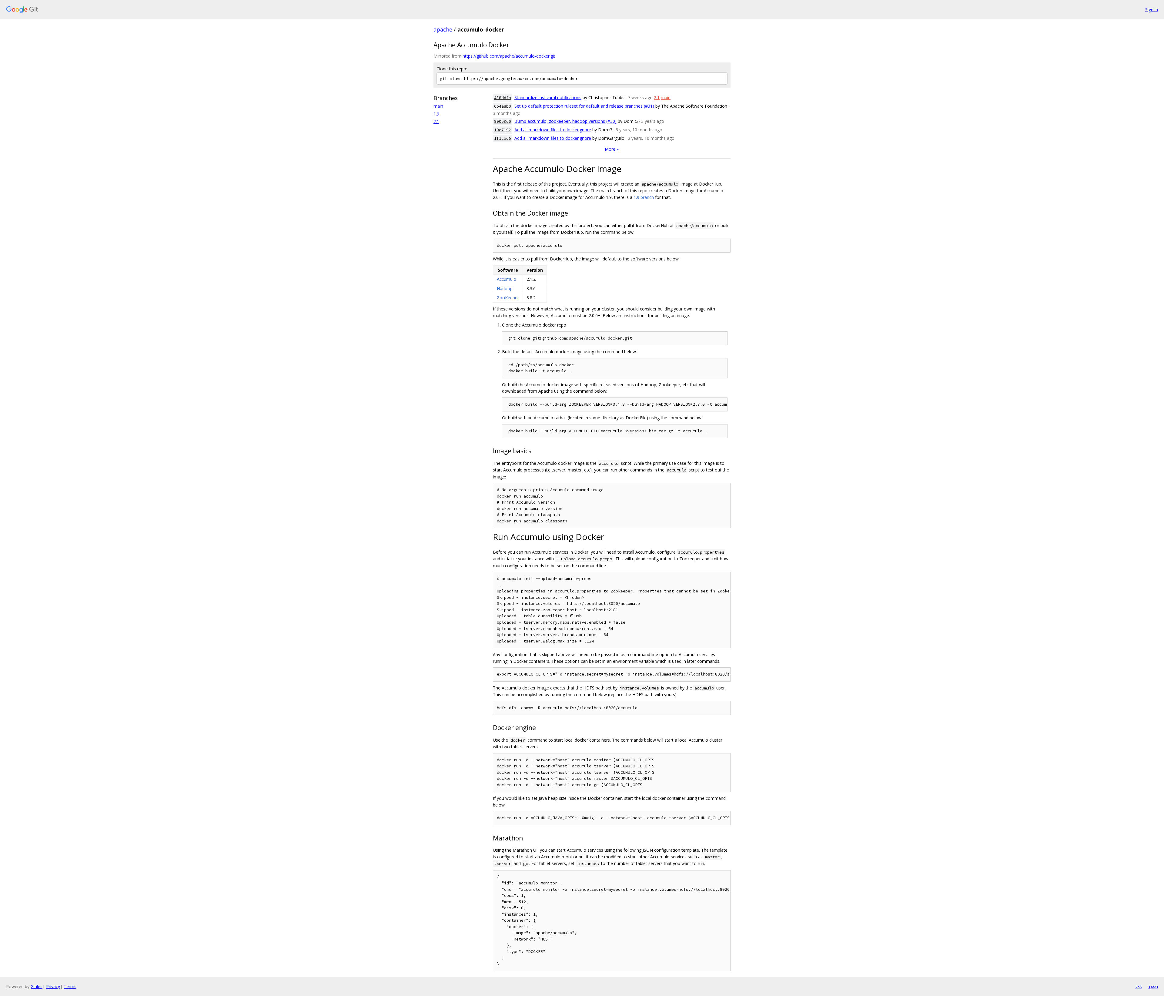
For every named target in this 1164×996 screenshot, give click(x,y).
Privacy (53, 986)
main (438, 106)
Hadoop (505, 288)
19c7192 (502, 129)
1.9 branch (644, 197)
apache (442, 29)
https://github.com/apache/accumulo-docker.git (509, 56)
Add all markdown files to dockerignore (552, 129)
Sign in (1151, 9)
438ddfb (502, 97)
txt (1138, 986)
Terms (70, 986)
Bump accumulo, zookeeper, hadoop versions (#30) (565, 121)
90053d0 (502, 121)
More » (612, 149)
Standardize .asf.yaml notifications (547, 97)
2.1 (436, 121)
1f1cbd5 (502, 138)
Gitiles (36, 986)
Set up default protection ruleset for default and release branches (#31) (584, 106)
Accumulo (506, 279)
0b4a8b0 (502, 106)
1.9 (436, 114)
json (1153, 986)
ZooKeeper (508, 297)
